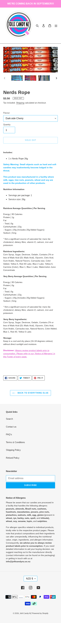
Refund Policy (12, 458)
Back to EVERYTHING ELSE (33, 393)
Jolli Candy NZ (26, 613)
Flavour (6, 113)
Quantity (7, 124)
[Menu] (56, 25)
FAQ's (9, 434)
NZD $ (29, 578)
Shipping (20, 103)
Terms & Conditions (15, 442)
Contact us (11, 426)
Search (9, 419)
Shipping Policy (13, 450)
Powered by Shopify (40, 613)
